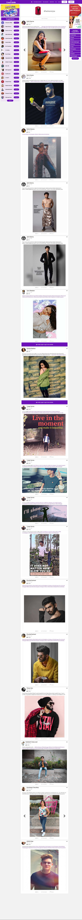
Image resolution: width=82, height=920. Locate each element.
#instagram (42, 586)
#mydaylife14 (59, 354)
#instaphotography (60, 297)
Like (37, 72)
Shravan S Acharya (9, 93)
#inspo (37, 846)
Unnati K (7, 77)
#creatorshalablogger (61, 27)
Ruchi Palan (7, 54)
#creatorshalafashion (56, 411)
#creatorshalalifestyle (35, 412)
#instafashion (45, 585)
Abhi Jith (7, 65)
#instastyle (50, 847)
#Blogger (72, 37)
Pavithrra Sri (7, 73)
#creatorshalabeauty (26, 412)
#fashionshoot (25, 297)
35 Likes (28, 409)
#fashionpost (63, 295)
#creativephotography (48, 81)
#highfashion (53, 297)
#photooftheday (44, 27)
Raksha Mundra (8, 85)
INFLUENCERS (45, 1)
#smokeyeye (28, 27)
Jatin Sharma (30, 183)
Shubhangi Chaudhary (33, 787)
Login (64, 1)
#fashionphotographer (47, 295)
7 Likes (28, 293)
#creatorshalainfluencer (47, 411)
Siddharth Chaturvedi (31, 742)
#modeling (44, 465)
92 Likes (29, 637)
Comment (44, 72)
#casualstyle (63, 847)
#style (47, 26)
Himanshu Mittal (8, 22)
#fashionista (37, 585)
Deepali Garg (8, 81)
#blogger (43, 26)
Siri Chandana (8, 46)
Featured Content (38, 1)
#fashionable (36, 81)
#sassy (59, 26)
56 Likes (29, 691)
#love (60, 585)
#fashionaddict (58, 81)
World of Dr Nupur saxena (11, 30)
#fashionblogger (51, 26)
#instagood (63, 26)
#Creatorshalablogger (74, 42)
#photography (32, 134)
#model (24, 134)
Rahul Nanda (30, 75)
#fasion (56, 26)
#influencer (62, 747)
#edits (54, 81)
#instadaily (33, 27)
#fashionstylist (42, 297)
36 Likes (29, 529)
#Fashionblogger (73, 55)
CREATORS (52, 1)
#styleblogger (56, 585)
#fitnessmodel (60, 412)
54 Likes (28, 844)
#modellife (48, 465)
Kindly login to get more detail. (45, 344)
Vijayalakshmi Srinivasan (10, 58)
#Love (71, 51)
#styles (34, 846)
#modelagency (54, 465)
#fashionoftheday (39, 295)
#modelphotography (61, 465)
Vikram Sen (30, 688)
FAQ (56, 1)
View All (10, 100)
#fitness (27, 134)
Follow (16, 22)
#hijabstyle (45, 847)
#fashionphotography (56, 295)
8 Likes (28, 351)
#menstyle (35, 847)
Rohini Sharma (30, 129)
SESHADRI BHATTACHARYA (11, 89)
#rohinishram (46, 134)
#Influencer (72, 44)
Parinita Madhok (31, 348)
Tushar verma (30, 406)
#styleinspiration (42, 846)
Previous (24, 50)
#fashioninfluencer (38, 747)
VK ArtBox (7, 50)
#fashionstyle (38, 27)
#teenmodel (36, 466)
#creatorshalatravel (53, 412)
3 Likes (28, 132)
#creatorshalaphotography (44, 412)
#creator (49, 27)
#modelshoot (31, 466)
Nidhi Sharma (30, 21)
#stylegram (56, 846)
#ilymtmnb (54, 354)
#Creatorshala (73, 35)
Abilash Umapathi (9, 62)
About (59, 1)
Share (52, 72)
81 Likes (28, 24)
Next (64, 50)
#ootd (41, 585)
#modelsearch (25, 466)
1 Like (28, 239)
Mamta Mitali (8, 42)
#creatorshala (53, 27)
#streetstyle (55, 586)
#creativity (42, 81)
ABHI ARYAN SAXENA (9, 34)
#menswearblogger (48, 466)
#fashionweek (48, 297)
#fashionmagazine (26, 295)
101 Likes (29, 78)
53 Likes (28, 500)
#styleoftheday (62, 846)
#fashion (32, 81)
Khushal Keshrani (31, 580)
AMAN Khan (30, 841)
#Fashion (72, 39)
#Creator (72, 46)
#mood (23, 27)
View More (76, 58)
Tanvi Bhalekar (31, 290)
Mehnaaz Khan (8, 97)
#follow (46, 586)
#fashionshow (31, 297)
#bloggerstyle (40, 847)
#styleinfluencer (52, 748)
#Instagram (72, 53)
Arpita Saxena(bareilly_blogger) (12, 38)
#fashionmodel (33, 295)
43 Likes (29, 790)
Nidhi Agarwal (8, 69)
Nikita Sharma (8, 26)
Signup (71, 1)
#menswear (41, 466)
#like (33, 586)
